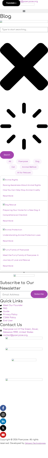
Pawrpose (23, 161)
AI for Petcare (24, 173)
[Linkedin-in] (3, 421)
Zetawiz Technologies (35, 443)
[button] (24, 11)
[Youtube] (3, 435)
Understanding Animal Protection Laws (21, 235)
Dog (37, 161)
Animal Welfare (29, 167)
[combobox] (24, 29)
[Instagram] (3, 415)
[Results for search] (24, 126)
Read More (8, 196)
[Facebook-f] (3, 408)
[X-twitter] (3, 428)
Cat (13, 167)
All (10, 161)
